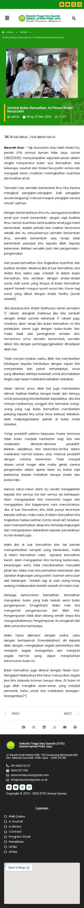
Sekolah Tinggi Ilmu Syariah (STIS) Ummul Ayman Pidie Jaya (42, 745)
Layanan (42, 808)
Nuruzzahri (41, 148)
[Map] (79, 4)
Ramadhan (63, 163)
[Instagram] (73, 4)
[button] (7, 18)
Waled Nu (72, 148)
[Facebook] (61, 4)
